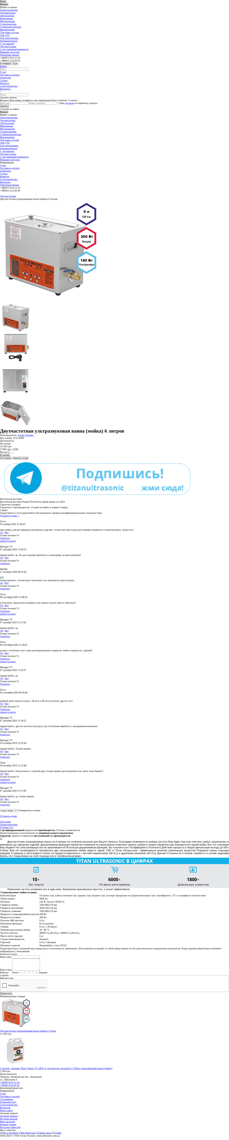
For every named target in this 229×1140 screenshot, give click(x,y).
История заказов (8, 1119)
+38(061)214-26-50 (9, 1085)
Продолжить (6, 993)
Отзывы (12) (6, 827)
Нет (7, 532)
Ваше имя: (5, 957)
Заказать (4, 106)
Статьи (3, 80)
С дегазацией (7, 43)
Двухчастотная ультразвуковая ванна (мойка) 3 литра (28, 1031)
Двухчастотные (8, 46)
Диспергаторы (7, 13)
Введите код (6, 978)
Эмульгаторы (7, 15)
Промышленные (8, 41)
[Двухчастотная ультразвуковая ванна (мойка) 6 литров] (50, 299)
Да (1, 532)
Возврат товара (8, 1124)
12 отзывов (5, 458)
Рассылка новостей (10, 1127)
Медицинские (7, 21)
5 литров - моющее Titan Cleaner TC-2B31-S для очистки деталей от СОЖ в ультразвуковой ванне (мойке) (56, 1068)
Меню (3, 1)
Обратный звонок (9, 55)
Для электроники (9, 38)
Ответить (5, 538)
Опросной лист (8, 1102)
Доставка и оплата (10, 75)
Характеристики (9, 824)
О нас (3, 72)
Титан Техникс (26, 435)
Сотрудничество (8, 86)
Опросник (5, 77)
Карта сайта (6, 1110)
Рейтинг (4, 972)
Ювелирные (6, 18)
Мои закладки (7, 1121)
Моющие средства (9, 52)
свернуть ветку (8, 541)
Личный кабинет (9, 1116)
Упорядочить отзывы (29, 810)
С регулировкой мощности (14, 49)
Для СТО (5, 35)
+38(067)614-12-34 (9, 1082)
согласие (69, 103)
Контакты (5, 89)
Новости (4, 83)
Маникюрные (7, 29)
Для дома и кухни (9, 32)
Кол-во (3, 452)
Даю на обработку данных (79, 103)
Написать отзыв (20, 458)
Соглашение (6, 1099)
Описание (5, 821)
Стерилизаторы (8, 24)
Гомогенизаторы (9, 10)
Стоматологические (10, 27)
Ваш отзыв (6, 969)
